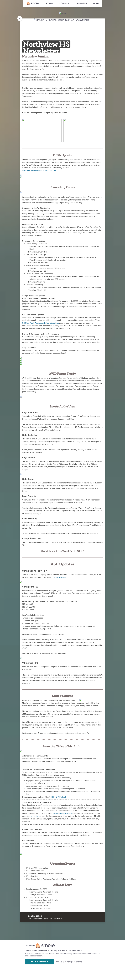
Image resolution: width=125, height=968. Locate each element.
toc (19, 18)
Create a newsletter (39, 961)
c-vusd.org (35, 816)
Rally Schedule (60, 577)
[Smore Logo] (33, 3)
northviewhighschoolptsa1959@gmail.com (39, 170)
